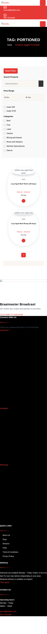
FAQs (5, 548)
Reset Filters (10, 71)
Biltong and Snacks (14, 138)
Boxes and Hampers (15, 142)
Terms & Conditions (10, 552)
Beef (9, 121)
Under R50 (11, 107)
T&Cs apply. (4, 582)
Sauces (10, 150)
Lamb (9, 129)
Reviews (6, 544)
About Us (6, 535)
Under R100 (11, 111)
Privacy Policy (8, 556)
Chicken (10, 133)
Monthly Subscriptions (16, 146)
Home (9, 45)
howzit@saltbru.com (8, 611)
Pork (8, 125)
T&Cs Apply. (34, 629)
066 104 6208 (5, 615)
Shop (5, 539)
